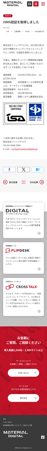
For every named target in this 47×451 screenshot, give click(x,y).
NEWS (27, 31)
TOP (7, 31)
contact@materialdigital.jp (24, 148)
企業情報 (17, 31)
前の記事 (13, 182)
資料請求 (36, 3)
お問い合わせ (29, 3)
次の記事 (34, 182)
